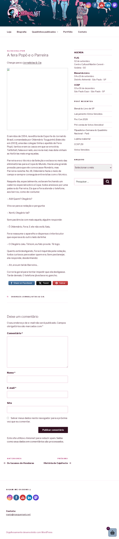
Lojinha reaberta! (82, 139)
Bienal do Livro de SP (84, 108)
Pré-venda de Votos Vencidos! (88, 125)
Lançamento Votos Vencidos (88, 114)
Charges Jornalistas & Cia (28, 297)
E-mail (11, 388)
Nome (11, 372)
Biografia (21, 32)
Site (9, 403)
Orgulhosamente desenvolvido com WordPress (29, 532)
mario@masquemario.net (18, 514)
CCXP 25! (78, 144)
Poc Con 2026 (81, 119)
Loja (9, 32)
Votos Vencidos (82, 149)
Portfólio (68, 32)
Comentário (15, 333)
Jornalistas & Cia (32, 62)
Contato (82, 32)
